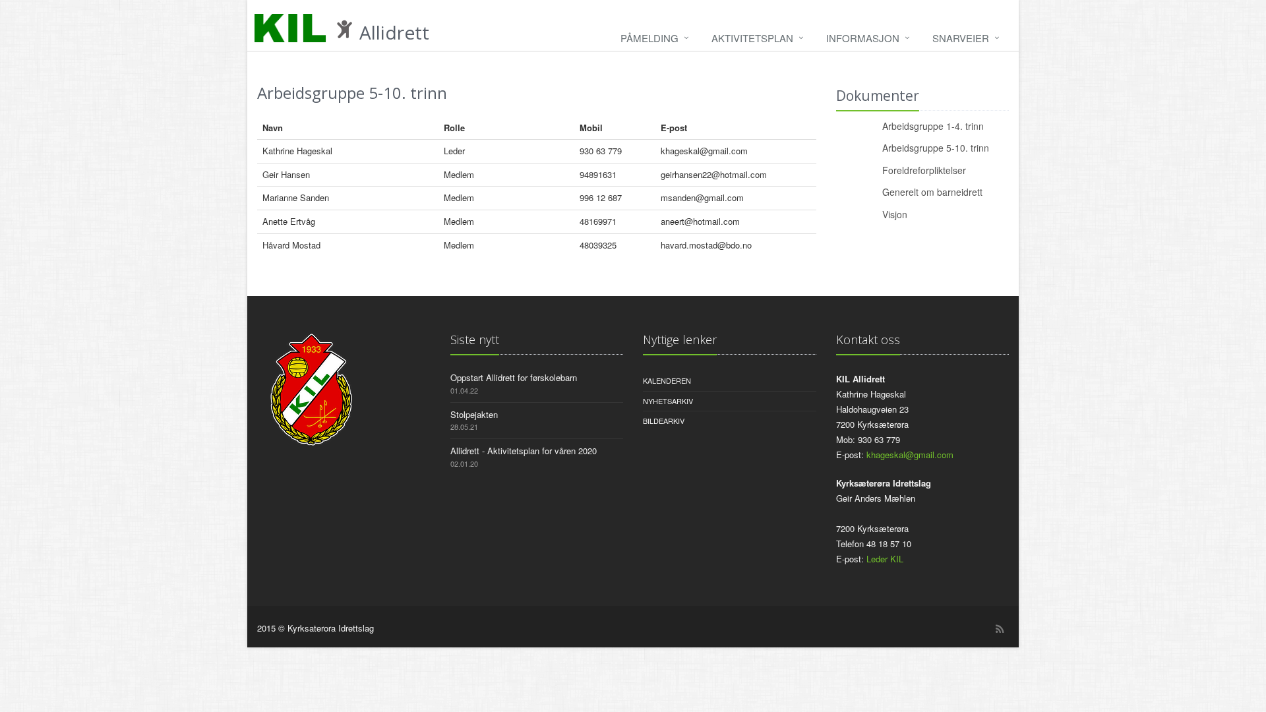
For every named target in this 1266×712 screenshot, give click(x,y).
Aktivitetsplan (752, 38)
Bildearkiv (663, 420)
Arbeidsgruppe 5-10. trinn (935, 147)
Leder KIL (884, 558)
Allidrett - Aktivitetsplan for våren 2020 (523, 450)
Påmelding (649, 38)
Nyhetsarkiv (668, 401)
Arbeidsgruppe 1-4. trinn (933, 126)
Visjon (894, 214)
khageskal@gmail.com (909, 454)
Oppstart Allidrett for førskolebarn (513, 377)
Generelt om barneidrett (932, 191)
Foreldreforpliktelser (924, 170)
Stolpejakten (474, 414)
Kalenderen (667, 380)
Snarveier (960, 38)
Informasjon (862, 38)
